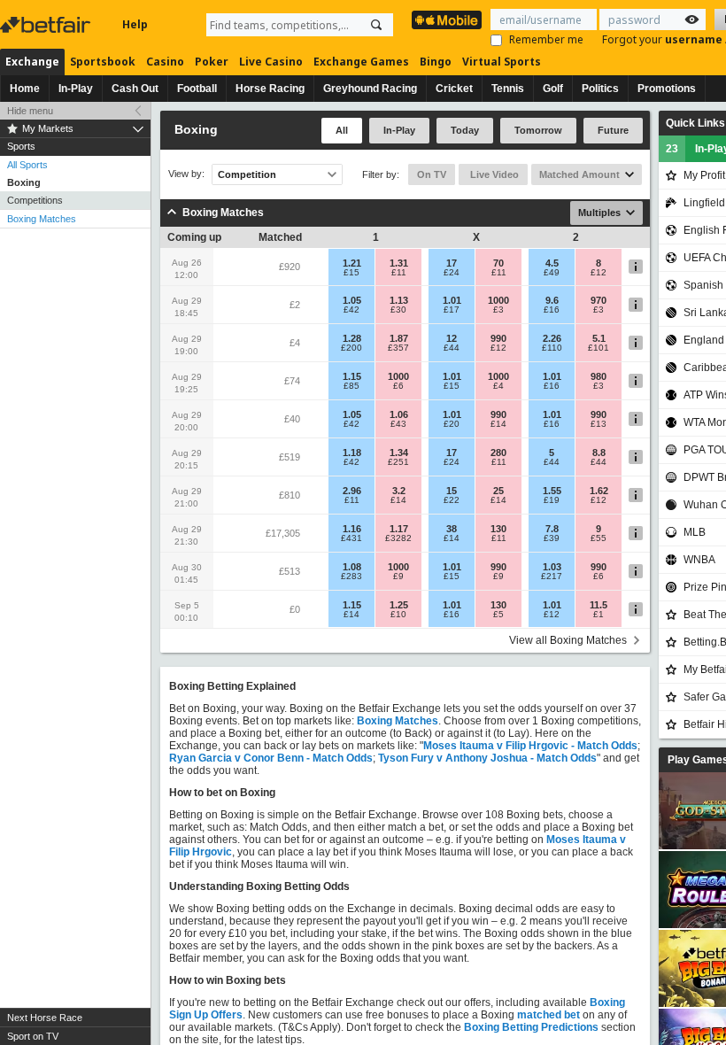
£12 (598, 272)
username (695, 39)
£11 (398, 272)
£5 (498, 614)
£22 (452, 500)
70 (498, 263)
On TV (431, 174)
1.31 (399, 263)
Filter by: (380, 174)
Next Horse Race (44, 1017)
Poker (211, 61)
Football (197, 88)
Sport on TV (32, 1036)
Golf (553, 88)
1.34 (399, 452)
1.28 (352, 338)
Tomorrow (538, 130)
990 (498, 338)
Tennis (507, 88)
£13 (598, 424)
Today (465, 130)
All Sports (27, 164)
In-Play (75, 88)
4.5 (552, 263)
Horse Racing (270, 88)
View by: (186, 174)
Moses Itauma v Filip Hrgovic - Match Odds (530, 745)
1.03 (552, 566)
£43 (398, 424)
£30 (398, 310)
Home (25, 88)
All (342, 130)
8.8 (599, 452)
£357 (398, 348)
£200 (351, 348)
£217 (551, 576)
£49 (552, 272)
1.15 (352, 376)
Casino (165, 61)
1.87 (399, 338)
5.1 (599, 338)
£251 (398, 462)
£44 (452, 348)
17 (451, 263)
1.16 (352, 528)
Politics (600, 88)
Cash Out (135, 88)
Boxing (24, 182)
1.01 (452, 300)
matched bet (548, 1015)
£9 (398, 576)
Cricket (454, 88)
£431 (351, 538)
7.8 (552, 528)
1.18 (352, 452)
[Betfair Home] (47, 25)
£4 (498, 386)
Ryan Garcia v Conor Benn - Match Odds (271, 758)
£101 (598, 348)
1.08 (352, 566)
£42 (351, 310)
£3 (498, 310)
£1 (598, 614)
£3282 (398, 538)
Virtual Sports (501, 61)
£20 (452, 424)
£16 (552, 310)
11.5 (598, 604)
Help (135, 24)
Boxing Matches (41, 218)
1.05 (352, 300)
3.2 (398, 490)
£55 (598, 538)
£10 (398, 614)
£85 (351, 386)
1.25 (399, 604)
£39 (552, 538)
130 (498, 528)
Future (613, 130)
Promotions (666, 88)
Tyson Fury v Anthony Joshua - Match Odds (487, 758)
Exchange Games (361, 61)
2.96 (352, 490)
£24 (452, 272)
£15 (351, 272)
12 (451, 338)
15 (451, 490)
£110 (552, 348)
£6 (398, 386)
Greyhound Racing (370, 88)
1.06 (399, 414)
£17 (452, 310)
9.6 (552, 300)
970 (598, 300)
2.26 (552, 338)
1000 (498, 300)
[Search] (376, 25)
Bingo (436, 61)
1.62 (599, 490)
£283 (351, 576)
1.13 (399, 300)
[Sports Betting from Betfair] (447, 20)
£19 (552, 500)
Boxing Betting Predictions (531, 1027)
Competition (247, 174)
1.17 (399, 528)
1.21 (352, 263)
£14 (498, 424)
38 (451, 528)
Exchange (32, 61)
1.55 (552, 490)
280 (498, 452)
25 (498, 490)
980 (598, 376)
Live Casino (271, 61)
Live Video (493, 174)
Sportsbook (102, 61)
